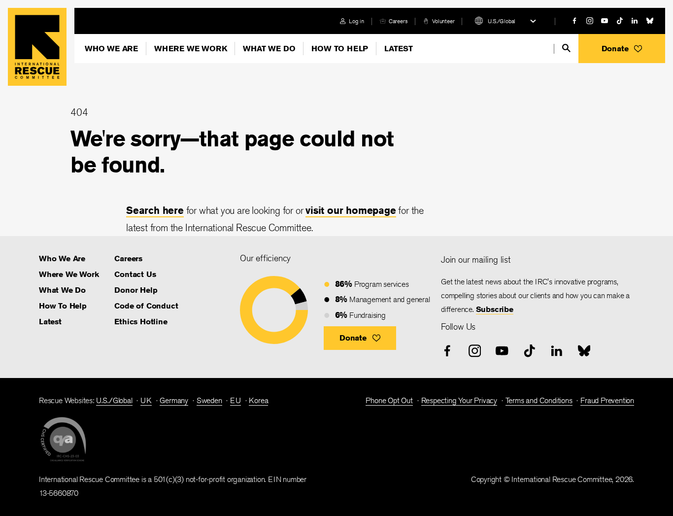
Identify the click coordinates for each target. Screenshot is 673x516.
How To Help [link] (63, 305)
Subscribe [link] (494, 309)
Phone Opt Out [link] (389, 400)
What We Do (269, 48)
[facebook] (574, 20)
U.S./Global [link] (114, 400)
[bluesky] (649, 20)
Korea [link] (258, 400)
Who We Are (111, 48)
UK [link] (146, 400)
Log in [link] (356, 21)
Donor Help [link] (135, 290)
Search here (155, 210)
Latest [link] (50, 321)
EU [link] (235, 400)
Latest (398, 48)
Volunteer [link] (443, 21)
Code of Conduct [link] (146, 305)
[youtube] (604, 20)
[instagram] (589, 20)
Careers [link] (398, 21)
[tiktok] (619, 20)
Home (37, 47)
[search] (566, 48)
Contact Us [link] (135, 274)
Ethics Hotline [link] (140, 321)
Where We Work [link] (69, 274)
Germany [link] (174, 400)
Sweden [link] (209, 400)
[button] (621, 48)
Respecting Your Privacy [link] (459, 400)
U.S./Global (501, 21)
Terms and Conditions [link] (538, 400)
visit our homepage (350, 210)
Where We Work (190, 48)
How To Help (339, 48)
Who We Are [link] (62, 258)
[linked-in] (634, 20)
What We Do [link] (62, 290)
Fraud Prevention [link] (607, 400)
